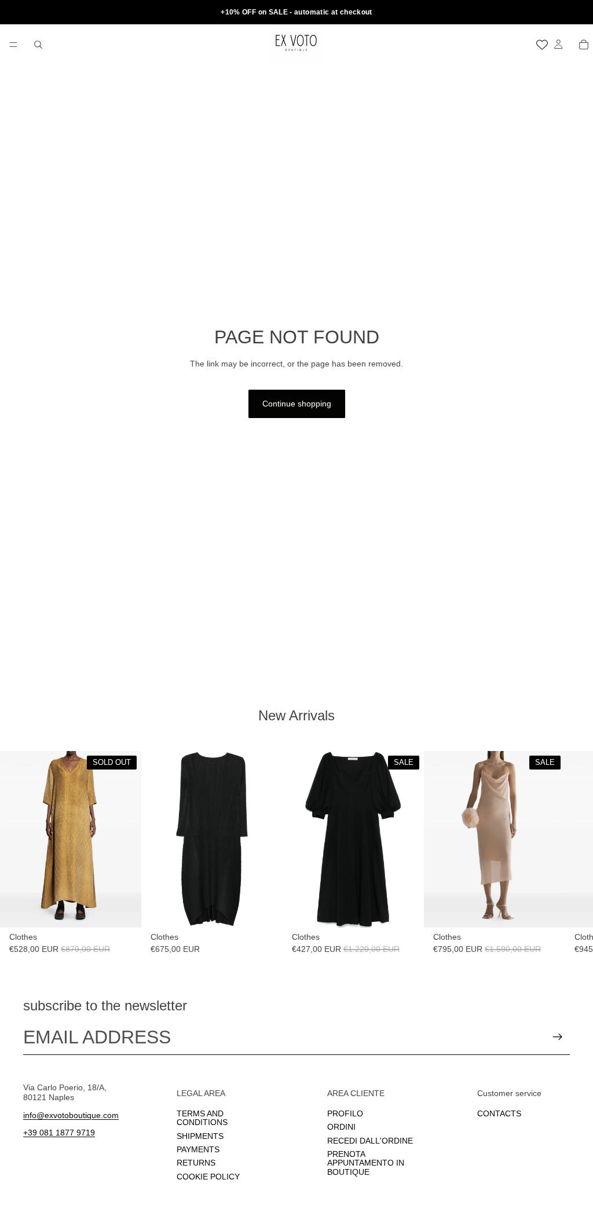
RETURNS (196, 1163)
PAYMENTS (198, 1149)
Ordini (341, 1127)
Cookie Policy (208, 1176)
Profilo (345, 1113)
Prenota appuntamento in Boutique (365, 1163)
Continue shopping (296, 403)
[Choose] (264, 910)
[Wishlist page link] (542, 44)
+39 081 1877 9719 (59, 1133)
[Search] (38, 44)
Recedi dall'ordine (370, 1140)
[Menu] (13, 44)
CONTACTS (499, 1113)
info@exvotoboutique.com (71, 1115)
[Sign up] (558, 1037)
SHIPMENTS (200, 1136)
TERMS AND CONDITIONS (202, 1118)
